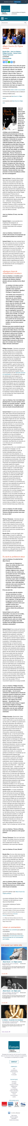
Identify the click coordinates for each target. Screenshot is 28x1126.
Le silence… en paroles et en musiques (12, 1020)
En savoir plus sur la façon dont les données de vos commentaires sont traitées (13, 937)
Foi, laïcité (4, 973)
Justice (14, 1096)
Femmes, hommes (14, 1084)
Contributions (14, 1070)
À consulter (14, 1074)
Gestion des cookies (14, 1120)
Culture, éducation (6, 1031)
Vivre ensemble (14, 1089)
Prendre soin (14, 1092)
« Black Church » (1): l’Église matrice (12, 962)
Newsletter (14, 1118)
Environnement (14, 1095)
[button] (26, 2)
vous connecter (13, 929)
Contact (14, 1062)
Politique (14, 1087)
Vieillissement (14, 1086)
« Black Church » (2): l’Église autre (11, 991)
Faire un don (17, 1)
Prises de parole (14, 1071)
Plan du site (14, 1115)
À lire (14, 1068)
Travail (14, 1093)
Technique (14, 1081)
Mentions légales (14, 1117)
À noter (14, 1073)
